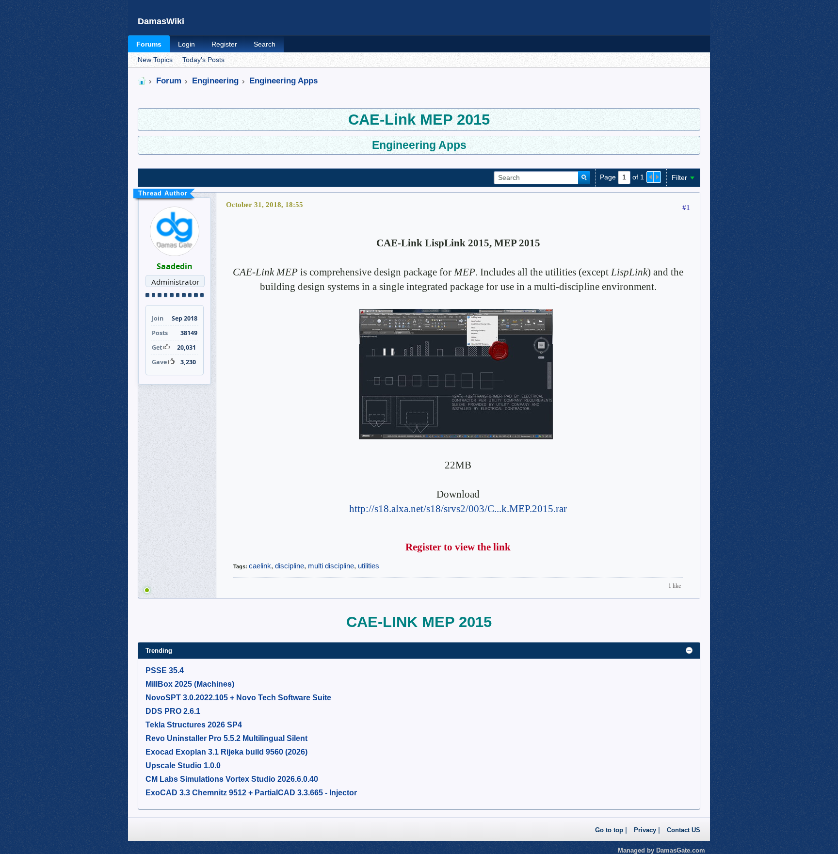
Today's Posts (203, 60)
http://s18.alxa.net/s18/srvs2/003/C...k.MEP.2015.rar (458, 509)
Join (157, 318)
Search (264, 44)
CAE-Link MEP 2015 (419, 119)
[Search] (584, 178)
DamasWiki (161, 21)
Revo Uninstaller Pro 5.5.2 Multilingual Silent (226, 738)
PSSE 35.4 (164, 670)
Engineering (215, 80)
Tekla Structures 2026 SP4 (193, 725)
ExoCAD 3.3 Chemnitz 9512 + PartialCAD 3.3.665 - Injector (251, 793)
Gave (159, 362)
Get (157, 347)
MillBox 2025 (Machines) (189, 684)
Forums (148, 44)
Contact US (683, 830)
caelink (260, 566)
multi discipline (331, 566)
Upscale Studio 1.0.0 (183, 765)
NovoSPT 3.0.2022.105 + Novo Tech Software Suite (238, 697)
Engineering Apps (283, 80)
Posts (160, 333)
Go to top (609, 830)
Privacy (645, 830)
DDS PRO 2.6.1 (172, 711)
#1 (686, 207)
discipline (289, 566)
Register (224, 44)
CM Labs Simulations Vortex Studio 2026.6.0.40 (231, 779)
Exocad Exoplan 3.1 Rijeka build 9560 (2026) (226, 752)
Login (186, 44)
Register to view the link (458, 547)
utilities (368, 566)
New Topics (155, 60)
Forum (168, 80)
